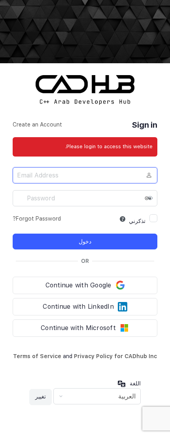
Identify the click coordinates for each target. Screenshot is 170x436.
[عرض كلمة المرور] (149, 198)
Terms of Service (37, 356)
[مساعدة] (122, 219)
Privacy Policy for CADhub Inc (115, 356)
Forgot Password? (37, 218)
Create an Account (37, 124)
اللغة (135, 383)
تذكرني (137, 221)
